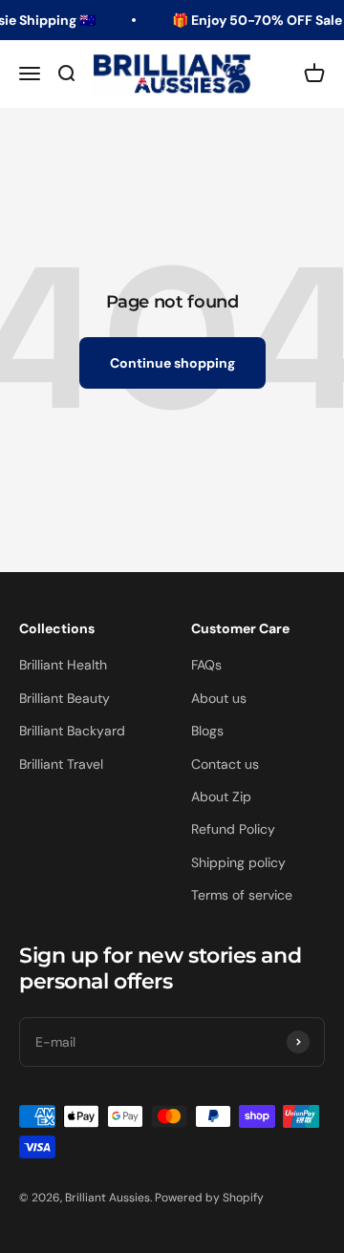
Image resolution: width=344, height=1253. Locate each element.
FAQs (206, 664)
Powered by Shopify (209, 1197)
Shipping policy (238, 862)
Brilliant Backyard (72, 730)
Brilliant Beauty (64, 698)
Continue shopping (172, 363)
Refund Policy (233, 829)
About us (219, 698)
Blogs (207, 730)
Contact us (225, 764)
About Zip (221, 796)
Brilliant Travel (61, 764)
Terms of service (241, 894)
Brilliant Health (63, 664)
